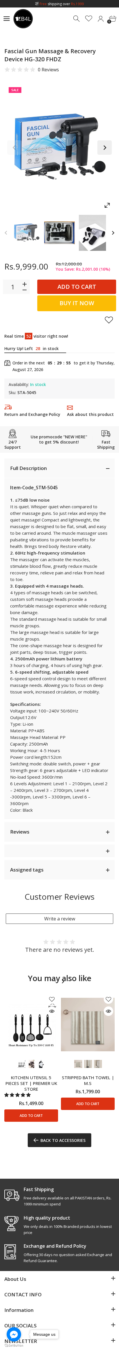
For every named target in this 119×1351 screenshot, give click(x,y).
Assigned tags (27, 869)
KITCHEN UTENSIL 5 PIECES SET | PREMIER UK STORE (31, 1083)
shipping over (62, 3)
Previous (14, 147)
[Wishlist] (89, 19)
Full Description (28, 468)
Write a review (59, 919)
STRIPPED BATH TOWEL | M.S (88, 1080)
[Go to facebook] (14, 1334)
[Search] (77, 19)
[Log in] (101, 19)
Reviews (19, 831)
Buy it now (77, 303)
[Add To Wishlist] (109, 320)
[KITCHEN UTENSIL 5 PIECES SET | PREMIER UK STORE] (31, 1024)
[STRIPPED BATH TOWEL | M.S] (88, 1024)
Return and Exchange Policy (32, 414)
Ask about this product (90, 414)
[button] (18, 1095)
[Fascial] (26, 233)
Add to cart (76, 287)
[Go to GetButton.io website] (14, 1345)
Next (104, 147)
